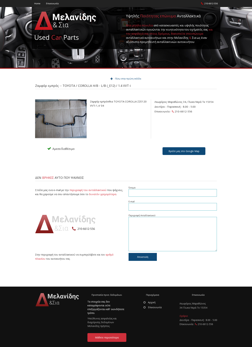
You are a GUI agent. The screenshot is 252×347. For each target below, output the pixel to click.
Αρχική (151, 302)
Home (37, 3)
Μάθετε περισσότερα (107, 337)
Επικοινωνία (52, 3)
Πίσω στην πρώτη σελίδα (128, 78)
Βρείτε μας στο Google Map (184, 151)
